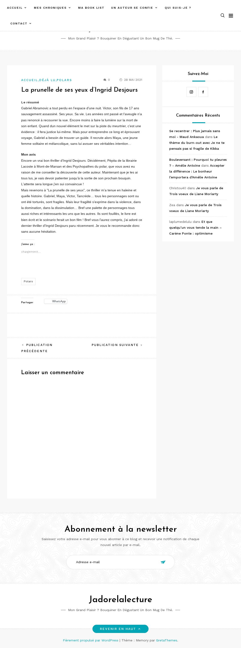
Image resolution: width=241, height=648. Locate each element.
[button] (223, 16)
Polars (64, 80)
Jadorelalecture (120, 600)
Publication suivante (115, 345)
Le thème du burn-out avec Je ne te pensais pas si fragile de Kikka (197, 142)
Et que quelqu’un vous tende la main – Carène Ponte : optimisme (195, 227)
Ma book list (91, 7)
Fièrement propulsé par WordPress (91, 640)
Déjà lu (47, 80)
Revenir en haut (118, 629)
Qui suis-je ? (178, 7)
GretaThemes (166, 640)
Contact (18, 23)
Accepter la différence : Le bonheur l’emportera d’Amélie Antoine (197, 171)
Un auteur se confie (132, 7)
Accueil (14, 7)
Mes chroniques (50, 7)
